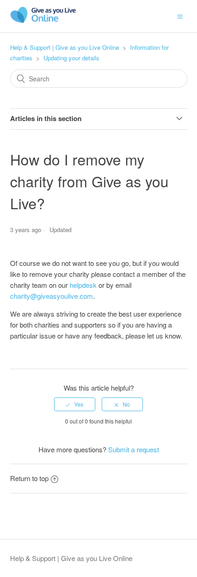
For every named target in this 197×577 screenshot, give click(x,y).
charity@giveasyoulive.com (51, 296)
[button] (180, 16)
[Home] (43, 20)
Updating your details (71, 57)
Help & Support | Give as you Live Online (64, 47)
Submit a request (133, 449)
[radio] (74, 404)
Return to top (29, 478)
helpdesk (83, 285)
